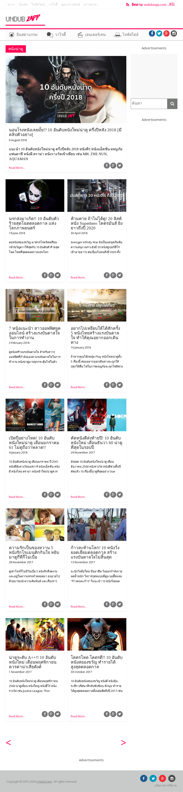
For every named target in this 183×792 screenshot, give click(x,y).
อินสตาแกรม (27, 35)
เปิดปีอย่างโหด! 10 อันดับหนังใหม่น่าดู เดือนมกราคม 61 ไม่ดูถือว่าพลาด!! (34, 443)
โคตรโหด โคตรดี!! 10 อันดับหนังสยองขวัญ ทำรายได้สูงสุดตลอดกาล (97, 662)
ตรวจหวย (90, 4)
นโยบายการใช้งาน (166, 785)
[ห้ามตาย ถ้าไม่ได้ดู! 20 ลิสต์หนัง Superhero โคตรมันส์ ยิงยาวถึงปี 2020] (96, 181)
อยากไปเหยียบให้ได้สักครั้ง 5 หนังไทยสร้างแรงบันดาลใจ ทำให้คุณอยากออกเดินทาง (95, 335)
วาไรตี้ (53, 4)
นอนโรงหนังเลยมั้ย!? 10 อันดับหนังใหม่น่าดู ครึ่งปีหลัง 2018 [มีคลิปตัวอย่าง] (65, 132)
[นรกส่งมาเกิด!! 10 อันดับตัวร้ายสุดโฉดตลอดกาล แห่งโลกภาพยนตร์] (35, 181)
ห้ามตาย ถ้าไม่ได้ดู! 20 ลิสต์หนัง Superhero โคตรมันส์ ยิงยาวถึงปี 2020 (97, 223)
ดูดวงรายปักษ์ (70, 4)
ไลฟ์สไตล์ (38, 4)
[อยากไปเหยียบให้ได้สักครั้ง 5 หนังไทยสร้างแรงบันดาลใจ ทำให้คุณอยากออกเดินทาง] (96, 291)
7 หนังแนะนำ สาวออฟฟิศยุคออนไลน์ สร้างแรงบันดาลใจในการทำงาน (35, 333)
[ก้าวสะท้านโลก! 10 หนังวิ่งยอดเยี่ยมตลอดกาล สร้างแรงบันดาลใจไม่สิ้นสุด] (96, 511)
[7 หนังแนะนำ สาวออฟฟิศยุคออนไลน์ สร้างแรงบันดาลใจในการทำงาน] (35, 291)
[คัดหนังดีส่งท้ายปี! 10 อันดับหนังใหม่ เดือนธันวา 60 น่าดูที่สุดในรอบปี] (96, 401)
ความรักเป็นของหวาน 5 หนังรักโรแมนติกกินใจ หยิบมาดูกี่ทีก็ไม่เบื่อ (34, 552)
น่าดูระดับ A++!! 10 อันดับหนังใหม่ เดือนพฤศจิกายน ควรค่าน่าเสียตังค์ (32, 662)
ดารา (11, 4)
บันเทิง (23, 4)
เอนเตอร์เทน (95, 35)
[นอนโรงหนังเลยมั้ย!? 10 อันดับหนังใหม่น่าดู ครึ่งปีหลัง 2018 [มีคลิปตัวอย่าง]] (66, 58)
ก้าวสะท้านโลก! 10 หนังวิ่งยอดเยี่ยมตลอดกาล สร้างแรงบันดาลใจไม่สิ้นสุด (95, 552)
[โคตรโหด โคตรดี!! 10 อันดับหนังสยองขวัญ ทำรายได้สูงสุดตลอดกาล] (96, 620)
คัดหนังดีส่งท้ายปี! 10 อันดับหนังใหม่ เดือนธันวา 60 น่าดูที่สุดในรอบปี (96, 443)
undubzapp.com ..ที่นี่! (153, 4)
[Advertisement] (154, 76)
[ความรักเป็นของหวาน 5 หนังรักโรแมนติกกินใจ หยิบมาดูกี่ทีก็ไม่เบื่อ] (35, 511)
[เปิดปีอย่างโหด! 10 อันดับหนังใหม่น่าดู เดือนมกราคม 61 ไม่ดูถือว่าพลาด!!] (35, 401)
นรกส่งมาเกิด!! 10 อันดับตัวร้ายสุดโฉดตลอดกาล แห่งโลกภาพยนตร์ (34, 223)
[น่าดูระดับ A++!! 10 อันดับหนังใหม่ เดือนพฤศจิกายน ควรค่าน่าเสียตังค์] (35, 620)
